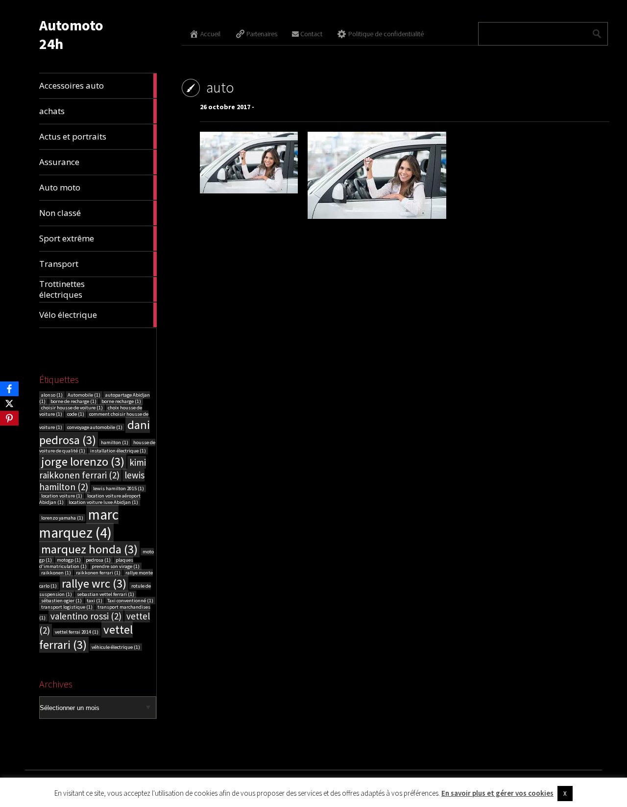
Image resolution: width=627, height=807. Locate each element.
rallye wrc (94, 583)
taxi (94, 600)
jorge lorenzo (82, 461)
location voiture (61, 496)
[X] (9, 403)
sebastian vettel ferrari (105, 594)
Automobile (84, 395)
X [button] (565, 793)
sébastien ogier (61, 600)
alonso (52, 395)
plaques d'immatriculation (86, 563)
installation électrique (118, 451)
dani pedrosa (94, 432)
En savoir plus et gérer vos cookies (497, 793)
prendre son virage (116, 566)
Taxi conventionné (130, 600)
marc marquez (79, 523)
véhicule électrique (116, 647)
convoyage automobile (94, 427)
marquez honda (89, 549)
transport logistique (67, 607)
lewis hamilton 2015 (118, 488)
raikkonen (56, 573)
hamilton (114, 442)
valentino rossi (85, 616)
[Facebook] (9, 388)
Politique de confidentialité (386, 33)
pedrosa (98, 560)
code (75, 414)
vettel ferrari (86, 637)
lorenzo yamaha (62, 518)
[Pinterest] (9, 418)
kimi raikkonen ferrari (92, 468)
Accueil (210, 33)
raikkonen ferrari (98, 573)
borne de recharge (73, 401)
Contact (311, 33)
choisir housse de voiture (72, 407)
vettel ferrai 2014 (76, 632)
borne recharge (121, 401)
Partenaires (261, 33)
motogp (69, 560)
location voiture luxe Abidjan (103, 502)
